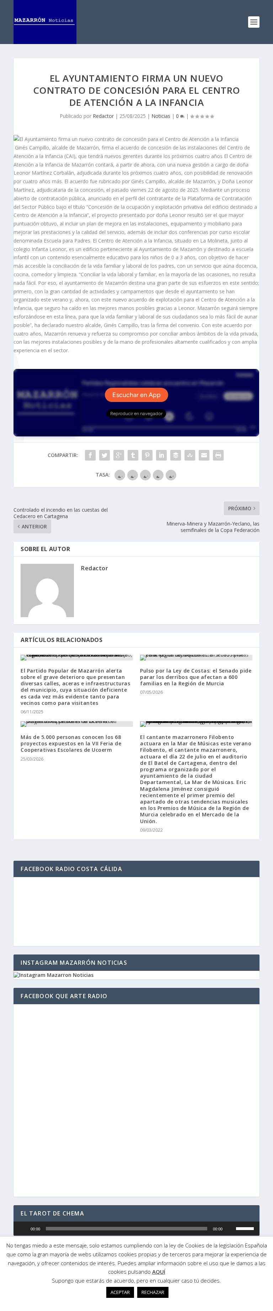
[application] (136, 1229)
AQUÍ (158, 1271)
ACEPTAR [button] (120, 1292)
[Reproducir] (22, 1228)
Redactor (103, 116)
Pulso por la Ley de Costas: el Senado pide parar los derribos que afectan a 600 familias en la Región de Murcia (195, 677)
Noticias (160, 116)
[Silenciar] (230, 1228)
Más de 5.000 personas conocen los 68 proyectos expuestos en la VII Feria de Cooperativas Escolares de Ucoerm (71, 743)
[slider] (246, 1228)
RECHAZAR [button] (152, 1292)
